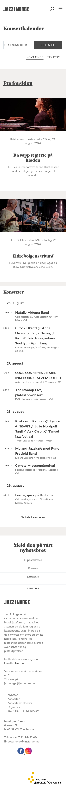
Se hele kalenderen (33, 517)
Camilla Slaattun (14, 663)
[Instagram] (28, 753)
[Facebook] (21, 753)
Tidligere (53, 57)
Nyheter (13, 694)
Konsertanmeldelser (20, 703)
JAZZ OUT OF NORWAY (23, 711)
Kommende (35, 57)
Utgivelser (14, 707)
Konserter (14, 699)
